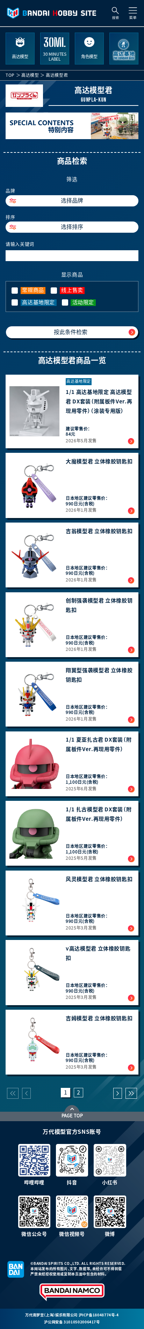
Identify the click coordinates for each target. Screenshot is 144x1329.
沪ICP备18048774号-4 (99, 1315)
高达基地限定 (38, 302)
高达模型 (30, 75)
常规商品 (33, 290)
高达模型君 (57, 75)
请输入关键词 (20, 244)
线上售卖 (72, 290)
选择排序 (72, 227)
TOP (10, 75)
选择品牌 (72, 200)
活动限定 (83, 302)
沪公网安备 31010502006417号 (72, 1322)
